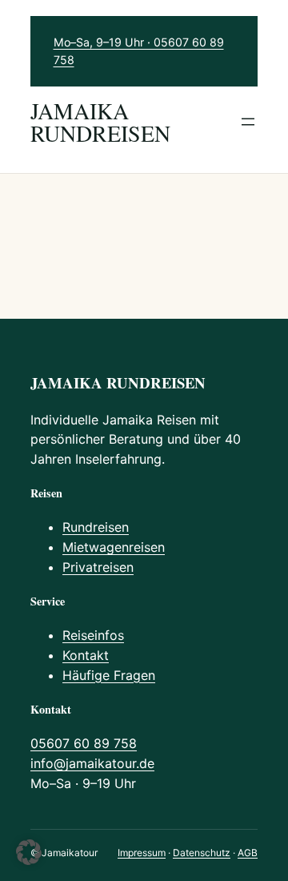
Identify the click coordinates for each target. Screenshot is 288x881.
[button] (29, 852)
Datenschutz (201, 853)
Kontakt (85, 655)
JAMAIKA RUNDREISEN (100, 121)
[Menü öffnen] (248, 121)
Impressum (142, 853)
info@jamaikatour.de (92, 763)
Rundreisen (95, 527)
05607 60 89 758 (83, 743)
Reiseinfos (93, 635)
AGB (248, 853)
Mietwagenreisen (113, 547)
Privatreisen (98, 567)
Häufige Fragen (108, 675)
